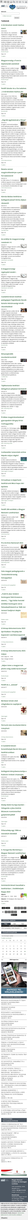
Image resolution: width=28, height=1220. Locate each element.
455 (6, 912)
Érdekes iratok (4, 619)
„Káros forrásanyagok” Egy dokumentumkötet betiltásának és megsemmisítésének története (14, 1126)
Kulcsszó (3, 11)
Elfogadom (4, 1218)
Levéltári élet (4, 376)
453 (25, 908)
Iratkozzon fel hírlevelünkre (5, 2)
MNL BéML (10, 1079)
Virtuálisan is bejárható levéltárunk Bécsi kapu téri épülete (12, 483)
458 (15, 912)
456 (9, 912)
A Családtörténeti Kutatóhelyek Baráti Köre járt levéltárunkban (13, 749)
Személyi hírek (4, 230)
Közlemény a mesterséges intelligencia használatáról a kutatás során (13, 1014)
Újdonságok (4, 716)
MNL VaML (10, 1039)
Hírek (2, 762)
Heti (14, 924)
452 (22, 908)
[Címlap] (5, 5)
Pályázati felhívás (8, 1007)
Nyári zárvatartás (8, 1049)
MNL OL (9, 1003)
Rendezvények (4, 51)
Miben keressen (7, 16)
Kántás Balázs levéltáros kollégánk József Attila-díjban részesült (13, 199)
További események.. (6, 938)
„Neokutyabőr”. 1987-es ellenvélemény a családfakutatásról (10, 1135)
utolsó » (15, 915)
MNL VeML (10, 1086)
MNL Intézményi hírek (6, 408)
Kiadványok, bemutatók (7, 260)
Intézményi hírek (5, 534)
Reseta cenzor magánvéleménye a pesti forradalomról (11, 172)
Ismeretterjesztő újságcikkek (8, 585)
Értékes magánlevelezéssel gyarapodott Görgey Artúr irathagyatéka (12, 420)
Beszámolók (4, 111)
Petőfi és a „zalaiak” (9, 685)
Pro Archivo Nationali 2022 (12, 543)
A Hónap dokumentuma (7, 642)
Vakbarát (17, 2)
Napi (5, 924)
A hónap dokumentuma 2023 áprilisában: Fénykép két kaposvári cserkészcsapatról (13, 631)
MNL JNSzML (10, 1032)
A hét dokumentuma (6, 160)
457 (12, 912)
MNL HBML (10, 1051)
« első (3, 908)
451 (19, 908)
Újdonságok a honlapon (7, 471)
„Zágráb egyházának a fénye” (13, 120)
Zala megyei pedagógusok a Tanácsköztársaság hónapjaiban (13, 574)
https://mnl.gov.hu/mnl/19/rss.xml (14, 2)
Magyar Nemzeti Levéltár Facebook (8, 2)
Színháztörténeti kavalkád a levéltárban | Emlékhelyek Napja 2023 (13, 888)
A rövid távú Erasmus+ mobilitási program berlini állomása (12, 1103)
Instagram (11, 2)
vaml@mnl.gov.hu (20, 1192)
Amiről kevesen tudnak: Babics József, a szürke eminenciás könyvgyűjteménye (13, 1144)
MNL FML (10, 1065)
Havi (22, 924)
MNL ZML (10, 1025)
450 (15, 908)
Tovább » (3, 56)
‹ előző (8, 908)
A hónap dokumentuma (7, 737)
